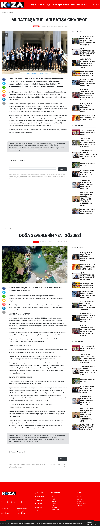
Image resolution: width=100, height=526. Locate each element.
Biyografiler (80, 501)
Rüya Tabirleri (81, 503)
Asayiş (47, 5)
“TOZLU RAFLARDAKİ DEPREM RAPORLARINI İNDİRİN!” (87, 132)
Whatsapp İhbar (22, 511)
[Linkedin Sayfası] (15, 502)
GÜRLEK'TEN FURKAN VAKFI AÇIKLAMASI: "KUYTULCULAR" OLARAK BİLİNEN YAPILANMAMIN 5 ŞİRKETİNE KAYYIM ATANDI (87, 199)
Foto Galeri (40, 493)
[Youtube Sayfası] (12, 502)
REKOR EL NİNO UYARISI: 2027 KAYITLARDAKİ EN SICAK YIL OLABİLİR (88, 118)
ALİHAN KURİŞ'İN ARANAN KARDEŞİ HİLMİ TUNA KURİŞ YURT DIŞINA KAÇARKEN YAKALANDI (87, 63)
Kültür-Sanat (75, 5)
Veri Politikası (5, 513)
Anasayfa (4, 12)
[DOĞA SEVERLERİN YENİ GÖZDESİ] (34, 264)
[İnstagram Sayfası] (8, 502)
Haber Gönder (21, 513)
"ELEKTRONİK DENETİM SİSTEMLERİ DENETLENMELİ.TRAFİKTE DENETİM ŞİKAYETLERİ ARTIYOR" (88, 155)
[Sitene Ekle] (26, 502)
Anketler (80, 499)
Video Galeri (41, 496)
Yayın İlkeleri (4, 511)
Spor (60, 5)
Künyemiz (40, 507)
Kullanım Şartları (22, 509)
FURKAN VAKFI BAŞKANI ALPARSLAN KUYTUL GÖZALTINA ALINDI (87, 211)
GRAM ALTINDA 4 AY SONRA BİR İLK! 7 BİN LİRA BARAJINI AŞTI (86, 73)
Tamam (89, 524)
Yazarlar (39, 500)
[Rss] (19, 502)
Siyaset (54, 5)
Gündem (41, 5)
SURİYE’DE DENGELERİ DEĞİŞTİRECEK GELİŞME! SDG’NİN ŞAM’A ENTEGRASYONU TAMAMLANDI (87, 41)
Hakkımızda (4, 509)
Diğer (83, 5)
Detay (90, 522)
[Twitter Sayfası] (5, 502)
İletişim (39, 511)
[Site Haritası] (22, 502)
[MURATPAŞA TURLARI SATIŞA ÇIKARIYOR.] (34, 52)
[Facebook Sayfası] (2, 502)
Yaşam (10, 228)
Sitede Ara (80, 497)
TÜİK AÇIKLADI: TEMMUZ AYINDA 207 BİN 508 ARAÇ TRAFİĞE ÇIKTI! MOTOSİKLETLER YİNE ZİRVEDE (88, 142)
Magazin (34, 5)
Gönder (62, 169)
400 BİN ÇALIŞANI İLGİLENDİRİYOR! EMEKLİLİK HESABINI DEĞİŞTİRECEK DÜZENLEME (86, 185)
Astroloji (79, 505)
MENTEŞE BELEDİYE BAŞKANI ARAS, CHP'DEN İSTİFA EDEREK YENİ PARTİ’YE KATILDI (87, 108)
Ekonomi (66, 5)
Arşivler (39, 503)
